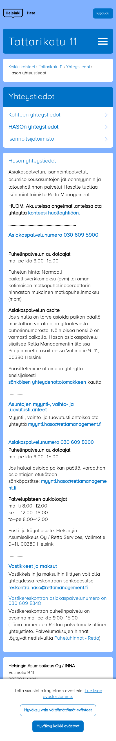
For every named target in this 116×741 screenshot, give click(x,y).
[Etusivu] (19, 13)
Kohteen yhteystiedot (34, 115)
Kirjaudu (103, 13)
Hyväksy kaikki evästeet (58, 726)
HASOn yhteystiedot (33, 127)
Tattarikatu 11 (42, 42)
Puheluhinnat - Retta (76, 638)
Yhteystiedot (78, 67)
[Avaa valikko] (103, 41)
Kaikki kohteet (21, 67)
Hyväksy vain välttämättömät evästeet (58, 710)
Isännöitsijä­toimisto (31, 139)
